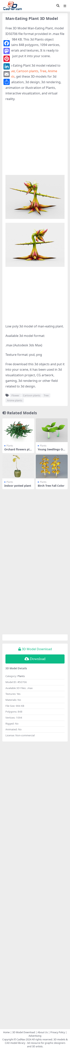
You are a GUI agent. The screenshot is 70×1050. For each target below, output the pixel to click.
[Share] (6, 82)
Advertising (35, 1035)
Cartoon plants (27, 71)
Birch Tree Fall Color (51, 485)
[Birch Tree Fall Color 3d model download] (52, 466)
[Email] (6, 74)
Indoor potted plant (17, 485)
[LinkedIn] (6, 66)
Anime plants (14, 400)
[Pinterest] (6, 59)
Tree (43, 71)
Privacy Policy (57, 1032)
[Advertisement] (35, 140)
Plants (9, 445)
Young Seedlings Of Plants (51, 450)
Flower (15, 395)
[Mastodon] (6, 51)
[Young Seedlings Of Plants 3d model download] (52, 430)
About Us (43, 1032)
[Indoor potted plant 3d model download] (18, 466)
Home (6, 1032)
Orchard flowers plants (17, 450)
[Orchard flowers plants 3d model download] (18, 430)
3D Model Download (23, 1032)
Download (38, 659)
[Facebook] (6, 43)
